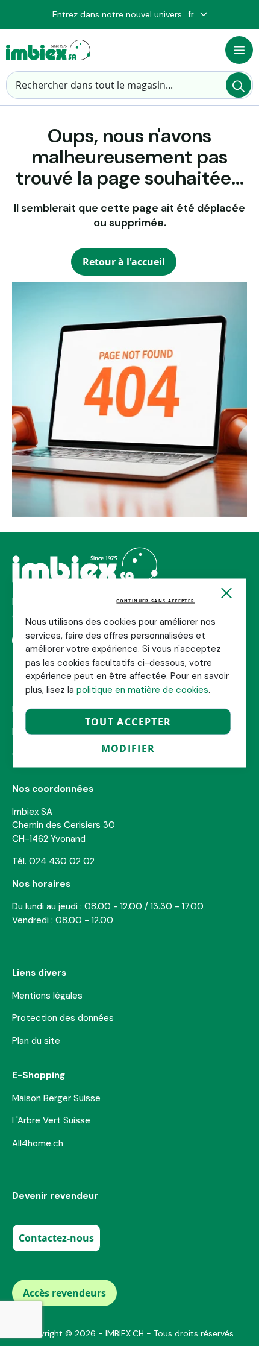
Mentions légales (47, 996)
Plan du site (36, 1041)
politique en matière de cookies (142, 689)
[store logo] (48, 50)
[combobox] (129, 85)
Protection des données (63, 1018)
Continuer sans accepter (155, 601)
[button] (197, 14)
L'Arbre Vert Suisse (51, 1120)
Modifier (128, 748)
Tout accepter (128, 721)
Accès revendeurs (64, 1293)
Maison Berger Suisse (56, 1098)
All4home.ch (37, 1143)
